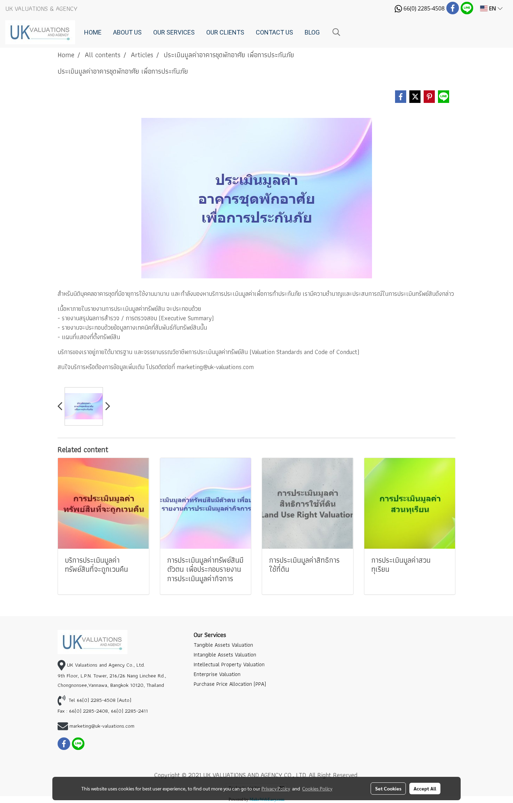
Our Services (174, 32)
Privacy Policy (275, 788)
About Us (127, 32)
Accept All (425, 788)
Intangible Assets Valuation (225, 654)
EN (493, 8)
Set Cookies (388, 788)
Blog (312, 32)
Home (93, 32)
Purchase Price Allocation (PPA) (230, 684)
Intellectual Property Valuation (229, 664)
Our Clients (225, 32)
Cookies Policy (317, 788)
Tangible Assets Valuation (223, 644)
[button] (336, 32)
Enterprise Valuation (217, 674)
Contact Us (274, 32)
